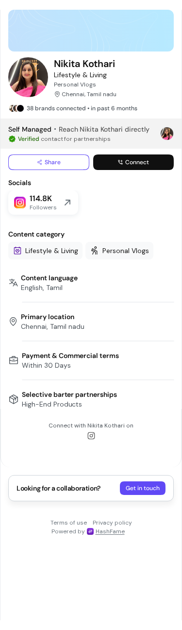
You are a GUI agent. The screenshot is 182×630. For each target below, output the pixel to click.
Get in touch (143, 488)
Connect (137, 162)
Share (53, 162)
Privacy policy (112, 523)
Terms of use (68, 523)
